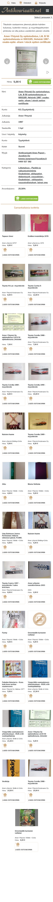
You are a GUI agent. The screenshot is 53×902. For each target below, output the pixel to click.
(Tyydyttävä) (28, 109)
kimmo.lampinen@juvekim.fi (32, 158)
